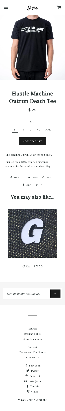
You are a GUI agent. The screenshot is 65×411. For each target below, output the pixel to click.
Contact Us (32, 357)
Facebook (34, 365)
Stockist (32, 347)
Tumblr (34, 386)
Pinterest (34, 376)
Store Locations (32, 339)
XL (38, 129)
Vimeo (34, 391)
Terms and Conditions (33, 352)
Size (32, 122)
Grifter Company (37, 399)
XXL (48, 129)
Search (33, 328)
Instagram (34, 381)
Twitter (34, 370)
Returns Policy (32, 333)
